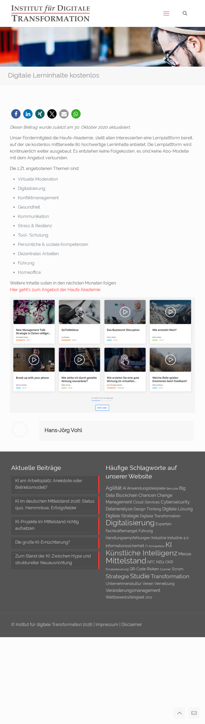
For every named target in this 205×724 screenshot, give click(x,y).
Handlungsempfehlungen (128, 538)
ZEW (148, 597)
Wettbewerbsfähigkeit (125, 597)
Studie (140, 576)
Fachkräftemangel (121, 531)
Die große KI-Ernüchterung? (42, 542)
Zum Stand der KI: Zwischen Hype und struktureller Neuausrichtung (53, 559)
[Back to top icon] (179, 713)
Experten (163, 524)
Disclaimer (131, 624)
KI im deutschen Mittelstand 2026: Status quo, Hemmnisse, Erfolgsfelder (54, 504)
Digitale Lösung (177, 508)
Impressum (107, 624)
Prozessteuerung (117, 569)
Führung (146, 531)
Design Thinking (147, 509)
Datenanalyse (119, 508)
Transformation (170, 576)
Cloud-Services (146, 502)
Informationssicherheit (125, 546)
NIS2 (160, 562)
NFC (151, 562)
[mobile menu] (166, 13)
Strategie (117, 576)
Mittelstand (126, 560)
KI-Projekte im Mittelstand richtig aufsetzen (47, 525)
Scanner (165, 569)
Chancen (147, 495)
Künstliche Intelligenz (141, 553)
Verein (148, 583)
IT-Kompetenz (154, 546)
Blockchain (126, 495)
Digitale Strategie (122, 515)
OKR (169, 562)
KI (168, 544)
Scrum (177, 569)
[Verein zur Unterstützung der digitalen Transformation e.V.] (54, 13)
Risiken (153, 569)
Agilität (114, 488)
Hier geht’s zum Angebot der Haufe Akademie (55, 289)
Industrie (158, 538)
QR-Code (138, 569)
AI (124, 488)
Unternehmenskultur (123, 583)
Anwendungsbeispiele (146, 488)
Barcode (172, 488)
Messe (184, 553)
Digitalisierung (130, 522)
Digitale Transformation (160, 516)
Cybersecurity (175, 502)
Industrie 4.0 (178, 538)
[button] (16, 114)
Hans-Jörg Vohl (63, 430)
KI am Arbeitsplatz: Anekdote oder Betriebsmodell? (48, 484)
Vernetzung (165, 583)
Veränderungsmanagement (133, 590)
